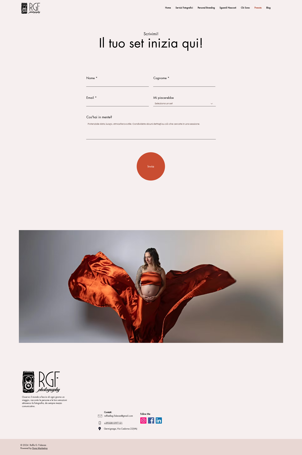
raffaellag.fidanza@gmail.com (118, 415)
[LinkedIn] (159, 420)
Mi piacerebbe (163, 97)
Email (90, 97)
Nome (90, 78)
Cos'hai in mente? (99, 117)
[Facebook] (151, 420)
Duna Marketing (40, 448)
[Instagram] (143, 420)
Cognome (160, 78)
